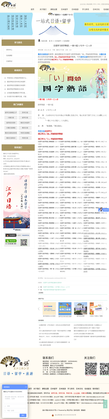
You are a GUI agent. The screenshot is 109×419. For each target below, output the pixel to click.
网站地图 (89, 4)
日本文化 (79, 389)
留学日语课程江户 (11, 112)
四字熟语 (51, 282)
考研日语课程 (25, 133)
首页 (32, 9)
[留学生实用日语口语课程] (65, 308)
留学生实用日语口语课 (65, 316)
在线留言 (88, 389)
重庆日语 (25, 128)
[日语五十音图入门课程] (96, 308)
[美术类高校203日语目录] (49, 308)
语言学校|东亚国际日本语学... (17, 85)
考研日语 (25, 138)
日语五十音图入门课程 (96, 316)
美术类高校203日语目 (49, 316)
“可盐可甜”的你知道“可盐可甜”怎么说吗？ (54, 290)
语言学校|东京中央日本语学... (17, 82)
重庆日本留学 (25, 123)
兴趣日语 (11, 117)
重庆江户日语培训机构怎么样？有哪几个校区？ (87, 328)
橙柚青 (83, 410)
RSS (94, 4)
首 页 (50, 41)
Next (106, 308)
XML (98, 4)
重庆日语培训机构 (11, 133)
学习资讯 (71, 389)
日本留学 (58, 41)
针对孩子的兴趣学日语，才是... (17, 96)
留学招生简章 (10, 123)
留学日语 (25, 117)
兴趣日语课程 (10, 128)
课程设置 (45, 389)
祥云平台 (70, 410)
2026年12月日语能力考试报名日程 (84, 333)
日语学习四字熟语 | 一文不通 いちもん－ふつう (56, 287)
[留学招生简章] (80, 308)
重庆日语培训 (10, 138)
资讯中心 (9, 50)
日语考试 (9, 61)
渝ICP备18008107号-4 (49, 410)
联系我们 (96, 389)
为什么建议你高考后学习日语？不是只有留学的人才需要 (55, 331)
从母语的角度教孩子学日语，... (17, 93)
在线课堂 (9, 55)
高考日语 (25, 112)
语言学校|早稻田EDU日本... (16, 89)
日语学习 (45, 282)
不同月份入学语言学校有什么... (17, 78)
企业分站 (82, 4)
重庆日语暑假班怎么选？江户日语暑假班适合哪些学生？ (90, 331)
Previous (38, 308)
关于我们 (43, 9)
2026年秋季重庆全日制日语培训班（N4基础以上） (88, 325)
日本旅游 (75, 9)
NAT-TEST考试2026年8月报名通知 (49, 333)
